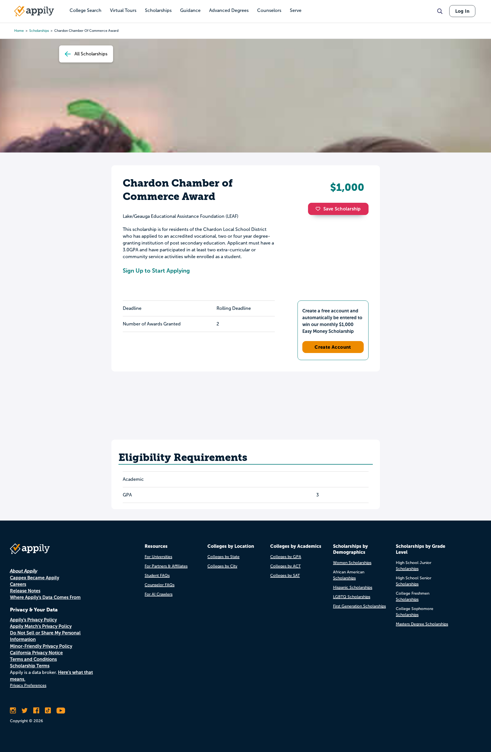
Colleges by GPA (285, 557)
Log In (462, 11)
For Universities (158, 557)
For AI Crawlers (158, 594)
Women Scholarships (352, 563)
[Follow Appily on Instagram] (13, 710)
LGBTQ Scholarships (351, 597)
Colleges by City (222, 566)
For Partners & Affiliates (166, 566)
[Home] (34, 11)
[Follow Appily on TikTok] (48, 710)
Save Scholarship (342, 208)
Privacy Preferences (28, 685)
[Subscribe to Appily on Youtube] (61, 710)
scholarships (39, 31)
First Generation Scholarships (359, 606)
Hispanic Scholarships (352, 587)
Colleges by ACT (285, 566)
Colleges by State (223, 557)
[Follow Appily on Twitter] (25, 710)
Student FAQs (157, 575)
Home (19, 31)
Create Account (333, 347)
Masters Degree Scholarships (422, 624)
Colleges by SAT (285, 575)
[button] (319, 208)
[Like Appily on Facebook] (36, 710)
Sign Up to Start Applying (156, 271)
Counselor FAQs (159, 585)
